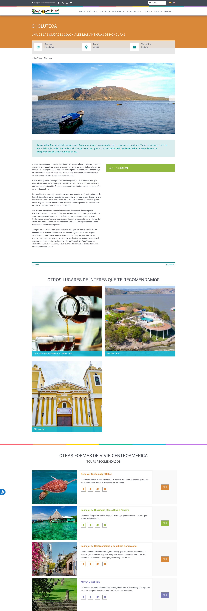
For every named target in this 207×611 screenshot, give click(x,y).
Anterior (36, 265)
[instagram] (67, 3)
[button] (35, 98)
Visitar (39, 58)
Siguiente (170, 265)
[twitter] (63, 3)
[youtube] (71, 3)
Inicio (34, 58)
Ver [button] (165, 487)
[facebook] (59, 3)
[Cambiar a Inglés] (173, 3)
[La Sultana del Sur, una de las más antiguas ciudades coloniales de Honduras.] (103, 98)
